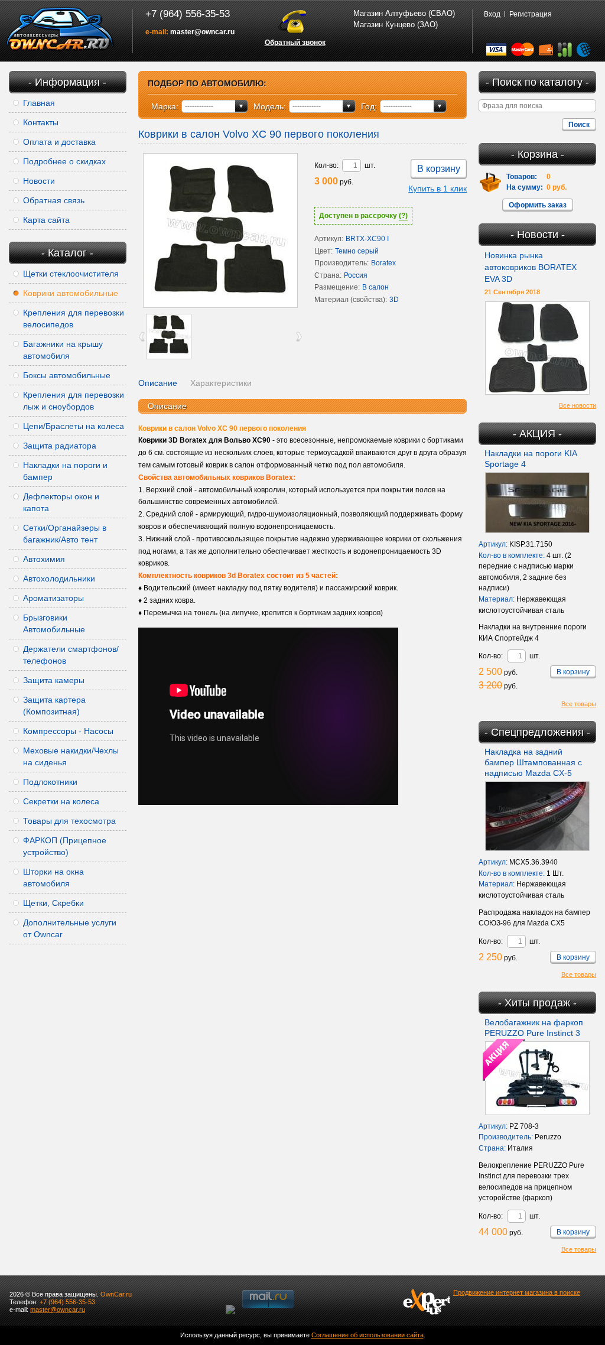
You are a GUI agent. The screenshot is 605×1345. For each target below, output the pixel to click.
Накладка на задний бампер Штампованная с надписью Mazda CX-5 (533, 762)
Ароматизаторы (53, 598)
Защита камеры (53, 680)
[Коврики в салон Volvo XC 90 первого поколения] (220, 230)
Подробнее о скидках (64, 161)
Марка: (164, 106)
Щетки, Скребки (53, 903)
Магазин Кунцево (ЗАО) (395, 24)
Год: (369, 106)
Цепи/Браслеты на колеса (73, 426)
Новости (39, 181)
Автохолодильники (59, 578)
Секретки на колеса (61, 801)
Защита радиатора (59, 445)
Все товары (578, 703)
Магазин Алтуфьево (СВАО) (404, 13)
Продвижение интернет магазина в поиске (516, 1292)
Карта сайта (46, 220)
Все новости (577, 405)
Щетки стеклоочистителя (71, 273)
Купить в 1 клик (437, 188)
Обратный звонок (295, 42)
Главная (39, 103)
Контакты (40, 122)
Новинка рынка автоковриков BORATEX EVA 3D (530, 267)
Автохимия (44, 559)
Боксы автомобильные (66, 375)
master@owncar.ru (202, 32)
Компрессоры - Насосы (68, 731)
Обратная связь (53, 200)
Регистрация (530, 14)
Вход (492, 14)
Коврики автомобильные (70, 293)
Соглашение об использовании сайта (367, 1334)
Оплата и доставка (59, 142)
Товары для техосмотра (69, 821)
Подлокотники (50, 782)
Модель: (269, 106)
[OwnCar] (60, 30)
